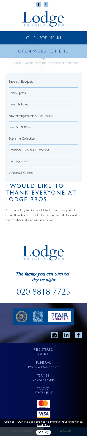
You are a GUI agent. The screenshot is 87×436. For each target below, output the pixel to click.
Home (17, 63)
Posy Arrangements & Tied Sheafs (30, 116)
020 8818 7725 (43, 293)
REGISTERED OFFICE (43, 352)
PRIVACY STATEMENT (44, 391)
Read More (43, 425)
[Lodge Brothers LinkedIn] (66, 335)
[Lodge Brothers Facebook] (78, 335)
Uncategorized (18, 162)
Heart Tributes (18, 105)
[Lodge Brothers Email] (54, 335)
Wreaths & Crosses (21, 173)
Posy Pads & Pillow (20, 127)
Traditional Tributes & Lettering (29, 150)
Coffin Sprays (17, 93)
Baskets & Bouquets (21, 82)
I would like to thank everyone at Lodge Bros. (41, 193)
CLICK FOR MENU (43, 38)
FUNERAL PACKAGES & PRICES (43, 365)
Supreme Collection (22, 139)
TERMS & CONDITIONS (43, 378)
